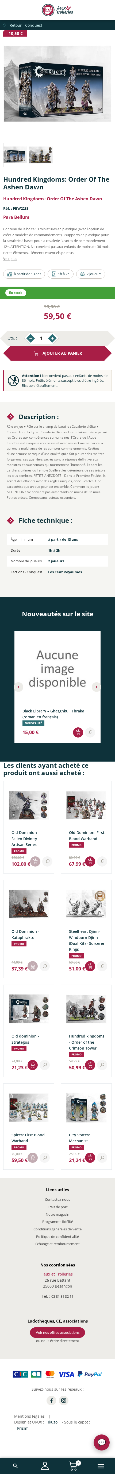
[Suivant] (96, 687)
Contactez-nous (57, 1199)
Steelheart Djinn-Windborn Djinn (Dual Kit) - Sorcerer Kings (87, 940)
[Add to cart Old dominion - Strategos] (33, 1065)
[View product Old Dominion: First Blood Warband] (102, 861)
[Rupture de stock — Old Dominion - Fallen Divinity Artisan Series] (35, 861)
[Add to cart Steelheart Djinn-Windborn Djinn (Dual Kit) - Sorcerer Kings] (90, 966)
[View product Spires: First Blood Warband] (45, 1158)
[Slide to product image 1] (15, 155)
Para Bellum (16, 217)
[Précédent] (18, 687)
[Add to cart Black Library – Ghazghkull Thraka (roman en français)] (78, 732)
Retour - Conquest (26, 25)
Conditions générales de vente (57, 1229)
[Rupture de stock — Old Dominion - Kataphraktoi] (33, 966)
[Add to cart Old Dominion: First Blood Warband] (90, 861)
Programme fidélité (57, 1221)
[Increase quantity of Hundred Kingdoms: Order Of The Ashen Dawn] (52, 338)
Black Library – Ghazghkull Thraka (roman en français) (53, 713)
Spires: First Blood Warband (28, 1137)
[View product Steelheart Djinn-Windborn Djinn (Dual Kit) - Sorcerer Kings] (102, 966)
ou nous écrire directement (57, 1340)
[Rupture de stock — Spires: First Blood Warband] (33, 1158)
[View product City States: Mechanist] (102, 1158)
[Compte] (45, 1466)
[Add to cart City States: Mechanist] (90, 1158)
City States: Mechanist (79, 1137)
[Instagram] (63, 1400)
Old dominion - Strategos (25, 1039)
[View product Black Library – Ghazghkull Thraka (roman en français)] (90, 732)
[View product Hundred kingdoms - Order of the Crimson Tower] (102, 1065)
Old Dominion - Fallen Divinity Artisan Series (25, 838)
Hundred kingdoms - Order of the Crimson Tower (86, 1042)
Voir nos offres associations (57, 1332)
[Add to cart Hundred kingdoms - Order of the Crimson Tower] (90, 1065)
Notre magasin (57, 1214)
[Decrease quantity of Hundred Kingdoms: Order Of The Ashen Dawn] (30, 338)
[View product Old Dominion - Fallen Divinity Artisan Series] (47, 861)
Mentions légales (29, 1416)
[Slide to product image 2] (41, 155)
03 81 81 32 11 (62, 1296)
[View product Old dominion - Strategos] (45, 1065)
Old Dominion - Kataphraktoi (25, 934)
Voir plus (10, 258)
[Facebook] (51, 1400)
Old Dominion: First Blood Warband (87, 835)
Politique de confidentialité (57, 1236)
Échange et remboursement (57, 1243)
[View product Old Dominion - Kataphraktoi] (45, 966)
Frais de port (58, 1206)
